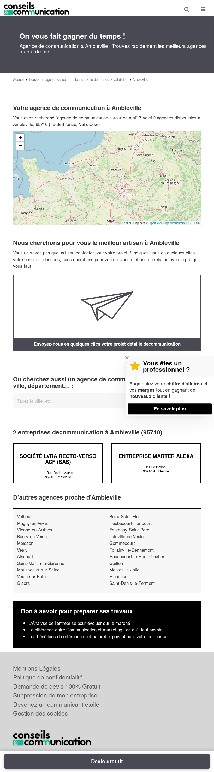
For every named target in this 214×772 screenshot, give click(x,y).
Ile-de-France (99, 79)
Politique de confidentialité (48, 677)
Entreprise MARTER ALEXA (155, 456)
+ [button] (20, 137)
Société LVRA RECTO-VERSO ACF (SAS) (58, 458)
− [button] (20, 145)
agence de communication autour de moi (96, 117)
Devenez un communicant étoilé (56, 704)
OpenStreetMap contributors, (167, 223)
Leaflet (126, 223)
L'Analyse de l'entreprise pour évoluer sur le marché (79, 623)
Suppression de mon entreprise (55, 695)
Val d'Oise (120, 79)
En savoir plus (170, 408)
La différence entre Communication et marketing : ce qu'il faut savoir (95, 629)
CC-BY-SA (193, 223)
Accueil (18, 79)
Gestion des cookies (40, 713)
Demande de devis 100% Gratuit (56, 686)
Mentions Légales (37, 668)
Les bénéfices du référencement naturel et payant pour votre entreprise (98, 636)
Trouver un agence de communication (56, 79)
